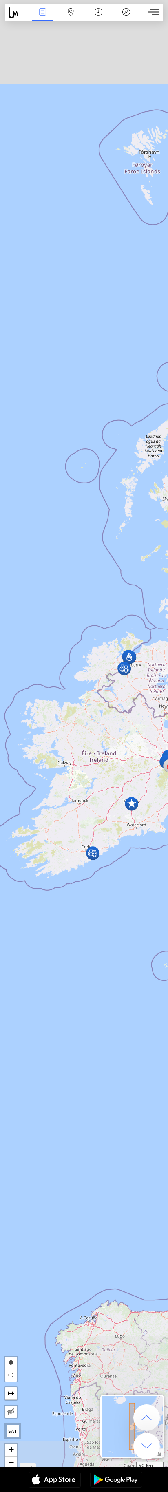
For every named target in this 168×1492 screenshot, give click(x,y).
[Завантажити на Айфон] (55, 1480)
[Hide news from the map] (11, 1412)
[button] (124, 668)
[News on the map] (17, 13)
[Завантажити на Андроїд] (116, 1480)
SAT (13, 1431)
